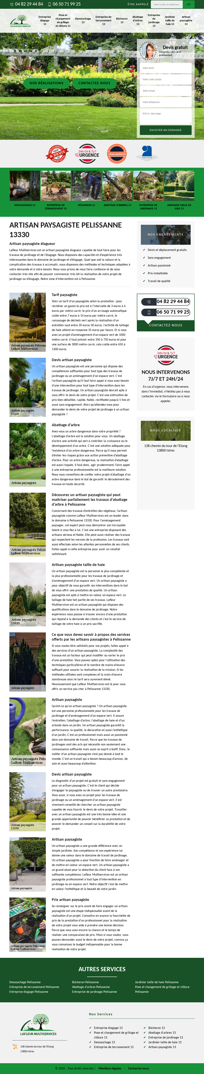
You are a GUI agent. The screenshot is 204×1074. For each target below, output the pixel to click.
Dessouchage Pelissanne (25, 982)
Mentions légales (109, 1068)
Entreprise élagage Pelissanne (28, 992)
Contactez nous (94, 83)
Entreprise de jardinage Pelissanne (94, 992)
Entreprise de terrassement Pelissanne (34, 987)
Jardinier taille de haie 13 (170, 21)
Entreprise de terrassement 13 (103, 21)
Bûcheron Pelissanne (85, 982)
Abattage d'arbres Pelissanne (91, 987)
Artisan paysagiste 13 (186, 21)
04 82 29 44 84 (29, 4)
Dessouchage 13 (83, 20)
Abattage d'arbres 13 (137, 21)
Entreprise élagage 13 (45, 21)
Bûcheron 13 (122, 20)
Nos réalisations (47, 83)
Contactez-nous (138, 1068)
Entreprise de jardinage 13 (154, 21)
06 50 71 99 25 (67, 4)
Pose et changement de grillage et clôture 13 (63, 21)
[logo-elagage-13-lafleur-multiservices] (20, 21)
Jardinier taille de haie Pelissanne (156, 982)
